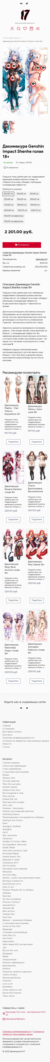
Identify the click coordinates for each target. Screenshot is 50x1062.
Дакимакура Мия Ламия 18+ (36, 563)
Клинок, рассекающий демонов (18, 811)
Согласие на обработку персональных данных (26, 741)
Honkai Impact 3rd (11, 857)
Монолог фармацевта (13, 962)
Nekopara (7, 872)
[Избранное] (25, 30)
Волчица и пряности (13, 881)
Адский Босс (9, 905)
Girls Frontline (9, 866)
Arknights (7, 829)
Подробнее (13, 442)
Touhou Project (10, 975)
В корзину (22, 245)
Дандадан (7, 953)
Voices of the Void (11, 926)
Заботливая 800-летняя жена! (18, 944)
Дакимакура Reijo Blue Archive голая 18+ (12, 568)
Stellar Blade (9, 847)
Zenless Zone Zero (11, 790)
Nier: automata (10, 835)
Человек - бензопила (13, 808)
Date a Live (8, 887)
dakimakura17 (42, 259)
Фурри (6, 775)
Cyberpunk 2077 (10, 863)
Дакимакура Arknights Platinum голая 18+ (36, 648)
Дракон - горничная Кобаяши (17, 920)
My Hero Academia (12, 899)
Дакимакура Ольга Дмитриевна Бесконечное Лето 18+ (35, 488)
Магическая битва (12, 978)
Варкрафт (8, 929)
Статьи (6, 747)
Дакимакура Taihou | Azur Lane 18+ (35, 409)
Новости (7, 744)
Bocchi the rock (10, 950)
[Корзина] (31, 30)
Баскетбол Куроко (12, 993)
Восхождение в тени (13, 793)
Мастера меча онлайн (13, 802)
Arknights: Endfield (12, 826)
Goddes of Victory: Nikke (15, 841)
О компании (8, 729)
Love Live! (8, 984)
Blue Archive (9, 911)
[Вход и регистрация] (12, 30)
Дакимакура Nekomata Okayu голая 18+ (11, 649)
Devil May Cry (9, 935)
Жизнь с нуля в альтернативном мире (21, 878)
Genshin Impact (10, 787)
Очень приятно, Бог (12, 990)
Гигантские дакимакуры (14, 766)
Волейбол (7, 987)
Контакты (7, 735)
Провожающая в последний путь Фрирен (23, 817)
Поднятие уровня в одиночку (17, 972)
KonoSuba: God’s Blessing (15, 869)
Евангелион (8, 941)
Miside (5, 956)
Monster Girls (9, 778)
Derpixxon (7, 838)
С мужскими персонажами (16, 772)
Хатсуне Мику (10, 875)
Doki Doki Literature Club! (15, 851)
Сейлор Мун (9, 914)
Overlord (7, 981)
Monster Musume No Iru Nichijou (18, 890)
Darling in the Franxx (13, 820)
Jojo (5, 947)
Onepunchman (9, 960)
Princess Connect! (11, 902)
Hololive (6, 969)
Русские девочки (11, 781)
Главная (7, 726)
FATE (5, 832)
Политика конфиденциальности (18, 738)
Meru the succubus (12, 784)
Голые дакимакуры (11, 38)
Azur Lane (7, 805)
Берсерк (7, 896)
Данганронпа (9, 966)
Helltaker (7, 893)
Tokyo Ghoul (8, 996)
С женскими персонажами (16, 923)
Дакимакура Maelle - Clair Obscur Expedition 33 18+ (12, 410)
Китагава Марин (11, 853)
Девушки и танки (11, 860)
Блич (5, 823)
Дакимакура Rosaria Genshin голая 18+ (13, 489)
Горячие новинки (11, 763)
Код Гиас (7, 917)
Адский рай (8, 908)
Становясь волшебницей (15, 932)
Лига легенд (9, 796)
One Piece (7, 938)
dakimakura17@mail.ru (15, 1019)
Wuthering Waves (11, 814)
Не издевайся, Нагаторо (15, 844)
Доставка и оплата (12, 732)
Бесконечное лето (12, 884)
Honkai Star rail (10, 799)
